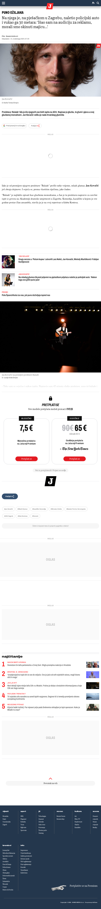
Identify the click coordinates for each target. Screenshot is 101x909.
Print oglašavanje (26, 864)
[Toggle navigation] (3, 3)
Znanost (41, 819)
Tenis (22, 825)
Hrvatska (5, 816)
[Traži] (98, 3)
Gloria (4, 870)
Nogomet (23, 819)
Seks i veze (42, 825)
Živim (4, 879)
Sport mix (23, 830)
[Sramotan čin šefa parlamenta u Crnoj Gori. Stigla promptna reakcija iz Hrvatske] (92, 665)
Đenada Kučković (12, 36)
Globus (5, 859)
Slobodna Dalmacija (9, 853)
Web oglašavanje (26, 862)
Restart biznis (61, 816)
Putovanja (42, 827)
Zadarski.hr (6, 881)
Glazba (77, 825)
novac (60, 811)
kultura (78, 811)
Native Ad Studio (8, 890)
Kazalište (77, 827)
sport (23, 811)
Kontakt (23, 867)
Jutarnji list (6, 850)
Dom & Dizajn (7, 864)
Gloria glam (6, 873)
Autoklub (5, 862)
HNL (22, 816)
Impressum (24, 850)
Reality (95, 827)
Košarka (23, 822)
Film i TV (77, 819)
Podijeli (34, 126)
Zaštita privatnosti (26, 856)
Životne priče (43, 830)
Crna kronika (6, 822)
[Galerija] (50, 70)
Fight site (23, 827)
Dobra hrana (6, 867)
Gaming (41, 833)
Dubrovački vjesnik (9, 876)
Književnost (78, 822)
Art (76, 816)
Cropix (5, 887)
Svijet (4, 819)
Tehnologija (42, 816)
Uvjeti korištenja (26, 853)
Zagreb (5, 825)
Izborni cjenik (25, 859)
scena (96, 811)
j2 (39, 811)
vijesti (5, 811)
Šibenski (5, 884)
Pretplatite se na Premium (83, 886)
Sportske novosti (8, 856)
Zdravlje (41, 822)
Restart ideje (60, 819)
